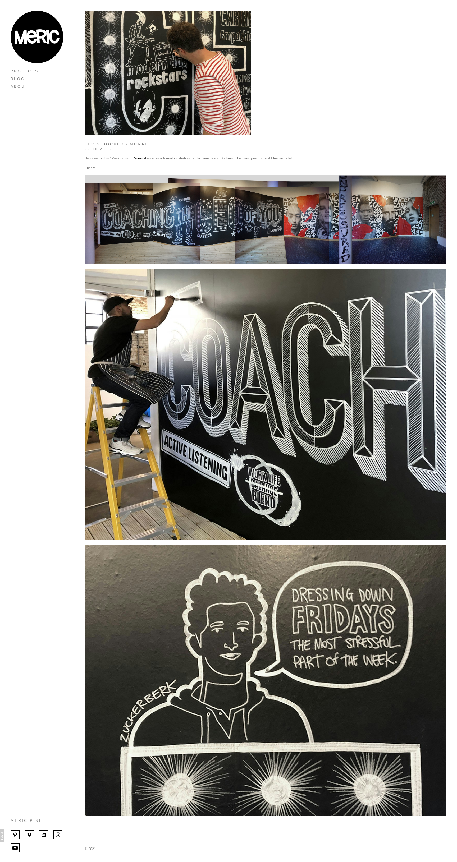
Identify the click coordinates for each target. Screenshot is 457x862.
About (20, 86)
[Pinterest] (15, 834)
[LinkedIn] (43, 834)
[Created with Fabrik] (2, 835)
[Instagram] (57, 834)
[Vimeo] (29, 834)
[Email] (15, 847)
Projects (25, 71)
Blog (18, 79)
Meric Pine (27, 820)
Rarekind (139, 158)
